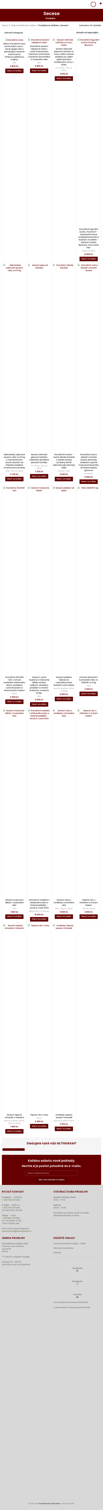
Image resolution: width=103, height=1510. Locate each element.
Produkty (50, 18)
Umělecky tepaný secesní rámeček (64, 1116)
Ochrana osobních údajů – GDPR (69, 1243)
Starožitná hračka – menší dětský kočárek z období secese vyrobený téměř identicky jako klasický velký (64, 461)
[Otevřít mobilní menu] (93, 4)
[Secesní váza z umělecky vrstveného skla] (64, 803)
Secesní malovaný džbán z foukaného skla (14, 903)
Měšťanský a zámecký (39, 911)
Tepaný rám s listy (39, 1115)
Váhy (7, 471)
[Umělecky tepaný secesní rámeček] (64, 1018)
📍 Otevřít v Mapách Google (16, 1256)
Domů (5, 25)
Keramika (88, 473)
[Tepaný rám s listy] (39, 1018)
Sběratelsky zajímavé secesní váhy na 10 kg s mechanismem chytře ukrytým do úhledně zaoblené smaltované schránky (14, 461)
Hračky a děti (64, 471)
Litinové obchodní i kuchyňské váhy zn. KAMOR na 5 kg (88, 680)
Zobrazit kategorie (13, 33)
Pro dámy (60, 68)
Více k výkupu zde (10, 1223)
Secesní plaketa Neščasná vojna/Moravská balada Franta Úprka (64, 681)
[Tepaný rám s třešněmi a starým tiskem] (89, 803)
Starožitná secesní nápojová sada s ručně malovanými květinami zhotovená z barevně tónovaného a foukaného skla (39, 53)
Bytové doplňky (61, 688)
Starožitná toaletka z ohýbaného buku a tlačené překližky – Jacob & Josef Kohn (39, 904)
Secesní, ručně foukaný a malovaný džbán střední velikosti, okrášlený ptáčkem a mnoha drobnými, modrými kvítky (39, 685)
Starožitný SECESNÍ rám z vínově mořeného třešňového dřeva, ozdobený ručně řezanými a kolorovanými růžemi (14, 684)
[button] (14, 71)
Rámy (14, 693)
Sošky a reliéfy (88, 251)
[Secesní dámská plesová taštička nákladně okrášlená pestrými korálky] (39, 358)
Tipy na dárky (66, 69)
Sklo (14, 62)
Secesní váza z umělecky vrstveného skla (64, 903)
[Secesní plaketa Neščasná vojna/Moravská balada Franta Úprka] (64, 581)
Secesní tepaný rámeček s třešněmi (14, 1116)
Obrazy (85, 908)
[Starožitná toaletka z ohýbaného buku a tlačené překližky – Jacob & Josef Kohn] (39, 803)
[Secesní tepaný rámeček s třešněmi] (14, 1018)
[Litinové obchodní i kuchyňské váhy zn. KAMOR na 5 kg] (89, 581)
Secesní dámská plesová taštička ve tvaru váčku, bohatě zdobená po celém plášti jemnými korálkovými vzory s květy (64, 57)
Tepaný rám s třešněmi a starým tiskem (89, 903)
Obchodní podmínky (63, 1248)
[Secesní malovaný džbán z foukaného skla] (14, 803)
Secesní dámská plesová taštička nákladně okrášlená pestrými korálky (39, 458)
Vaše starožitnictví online (23, 25)
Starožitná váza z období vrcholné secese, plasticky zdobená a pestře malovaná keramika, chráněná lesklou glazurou (89, 462)
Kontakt (57, 1252)
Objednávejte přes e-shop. (66, 1215)
